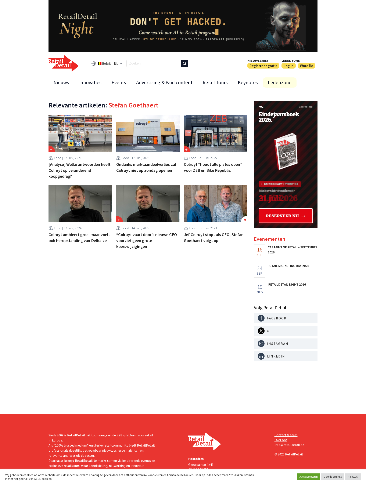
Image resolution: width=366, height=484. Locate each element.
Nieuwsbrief (258, 60)
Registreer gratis (263, 65)
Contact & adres (286, 435)
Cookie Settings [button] (333, 476)
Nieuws (61, 82)
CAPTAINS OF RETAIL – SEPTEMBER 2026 (292, 249)
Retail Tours (215, 82)
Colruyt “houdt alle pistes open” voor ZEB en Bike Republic (213, 167)
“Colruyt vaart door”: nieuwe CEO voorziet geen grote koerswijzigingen (146, 240)
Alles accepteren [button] (308, 476)
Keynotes (248, 82)
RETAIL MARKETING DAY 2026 (288, 266)
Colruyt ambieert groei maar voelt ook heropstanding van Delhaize (79, 237)
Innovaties (90, 82)
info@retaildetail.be (289, 445)
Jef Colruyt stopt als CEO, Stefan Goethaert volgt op (214, 237)
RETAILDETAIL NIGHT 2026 (287, 284)
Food (57, 158)
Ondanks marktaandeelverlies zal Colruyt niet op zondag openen (146, 167)
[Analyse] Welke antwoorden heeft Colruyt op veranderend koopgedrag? (80, 170)
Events (119, 82)
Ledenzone (290, 60)
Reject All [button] (353, 476)
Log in (289, 65)
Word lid (306, 65)
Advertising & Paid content (164, 82)
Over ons (280, 440)
